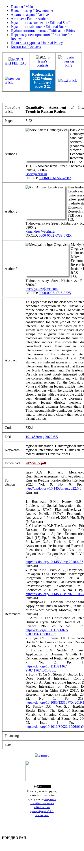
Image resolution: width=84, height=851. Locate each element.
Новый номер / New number (32, 11)
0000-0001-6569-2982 (55, 178)
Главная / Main (22, 6)
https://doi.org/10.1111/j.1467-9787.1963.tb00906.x (47, 632)
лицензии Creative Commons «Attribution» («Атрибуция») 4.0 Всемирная (43, 807)
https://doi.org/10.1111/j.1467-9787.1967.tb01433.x (47, 668)
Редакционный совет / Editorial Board (39, 27)
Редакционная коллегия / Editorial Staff (40, 23)
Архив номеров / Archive (30, 15)
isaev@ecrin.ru (36, 174)
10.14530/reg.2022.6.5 (42, 437)
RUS (68, 65)
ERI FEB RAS (16, 63)
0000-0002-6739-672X (55, 235)
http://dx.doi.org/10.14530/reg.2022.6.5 (53, 488)
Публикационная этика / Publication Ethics (43, 31)
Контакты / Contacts (26, 47)
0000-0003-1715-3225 (55, 293)
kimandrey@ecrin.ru (40, 231)
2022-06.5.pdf (36, 463)
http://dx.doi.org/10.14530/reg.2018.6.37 (54, 562)
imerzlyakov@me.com (42, 289)
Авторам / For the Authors (30, 19)
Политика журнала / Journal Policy (37, 43)
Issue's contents (42, 63)
